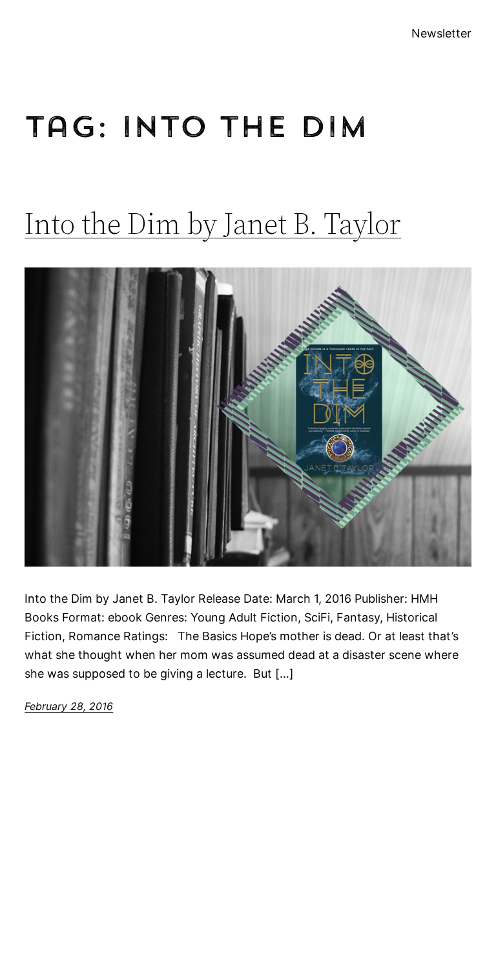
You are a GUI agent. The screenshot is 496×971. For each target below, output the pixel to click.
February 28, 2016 (69, 706)
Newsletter (441, 33)
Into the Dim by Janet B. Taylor (213, 223)
